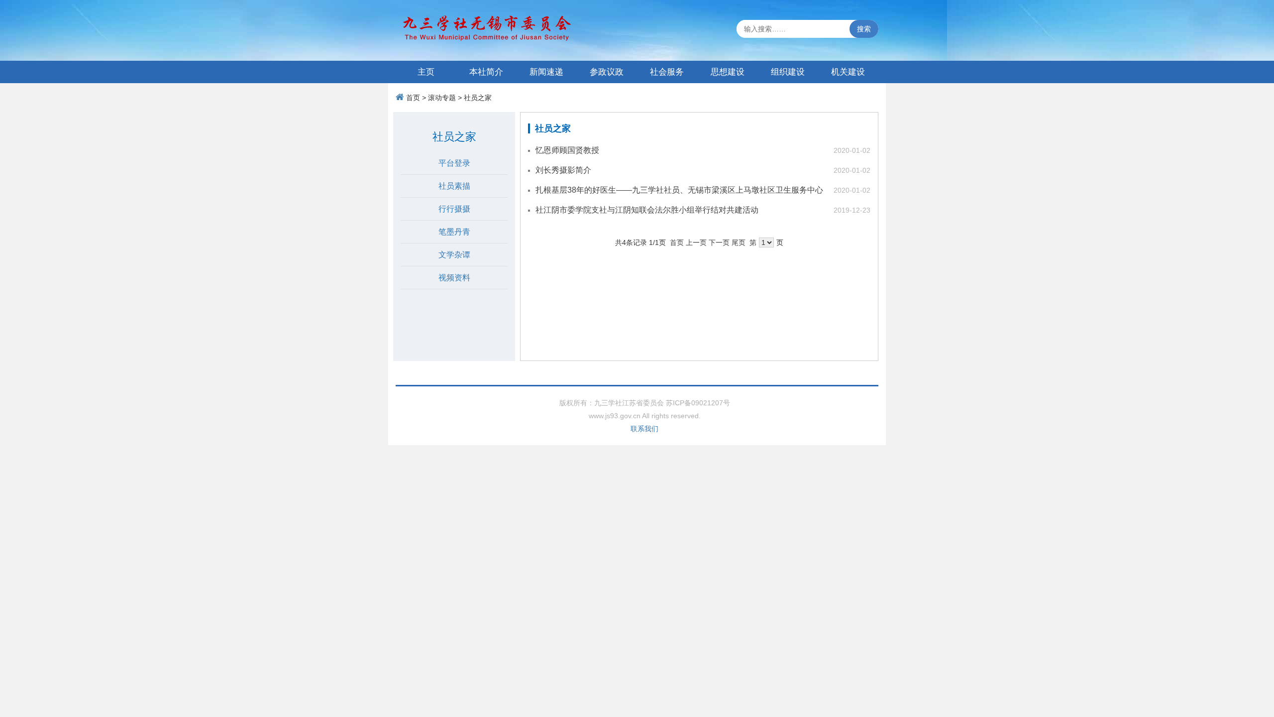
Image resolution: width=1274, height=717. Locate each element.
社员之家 (478, 98)
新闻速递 (546, 72)
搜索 (864, 29)
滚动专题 (442, 98)
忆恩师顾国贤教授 (567, 150)
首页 (413, 98)
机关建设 (848, 72)
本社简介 (486, 72)
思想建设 (727, 72)
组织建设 (788, 72)
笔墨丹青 (454, 232)
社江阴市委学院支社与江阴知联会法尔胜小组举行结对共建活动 (646, 210)
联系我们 (644, 429)
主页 (426, 72)
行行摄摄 (454, 209)
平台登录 (454, 163)
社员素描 (454, 186)
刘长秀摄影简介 (563, 170)
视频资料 (454, 277)
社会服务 (667, 72)
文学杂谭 (454, 254)
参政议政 (607, 72)
